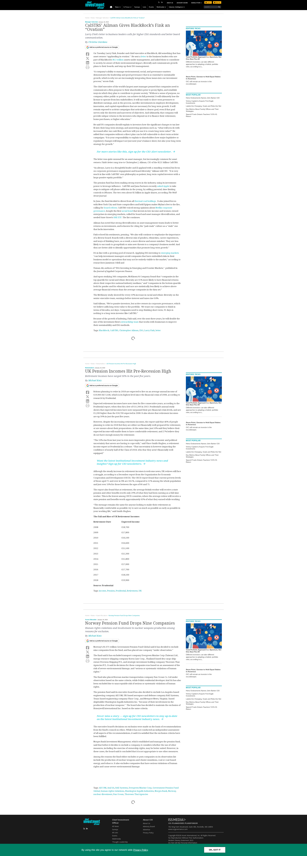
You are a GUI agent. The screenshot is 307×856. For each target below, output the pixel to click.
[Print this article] (87, 67)
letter (143, 56)
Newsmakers (89, 368)
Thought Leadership (120, 842)
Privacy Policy (140, 850)
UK (140, 591)
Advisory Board (182, 2)
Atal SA (110, 788)
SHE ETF (117, 217)
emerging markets (170, 253)
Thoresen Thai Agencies (136, 794)
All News (115, 826)
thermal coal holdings (145, 201)
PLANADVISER (178, 823)
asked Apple (163, 186)
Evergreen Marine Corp (140, 788)
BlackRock (104, 330)
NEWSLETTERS (196, 2)
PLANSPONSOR (191, 823)
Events (151, 7)
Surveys (137, 7)
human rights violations (112, 791)
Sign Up (217, 2)
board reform (110, 208)
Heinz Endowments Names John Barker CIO (203, 98)
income (102, 591)
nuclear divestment (102, 794)
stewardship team (130, 322)
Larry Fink (149, 330)
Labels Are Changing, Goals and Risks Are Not (203, 106)
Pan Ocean (118, 794)
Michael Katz (95, 380)
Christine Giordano (97, 42)
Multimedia (160, 7)
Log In (209, 2)
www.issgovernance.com (178, 829)
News (117, 7)
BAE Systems (121, 788)
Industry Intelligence (176, 7)
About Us (170, 2)
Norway (172, 791)
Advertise (146, 829)
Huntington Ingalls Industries (139, 791)
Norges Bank (161, 791)
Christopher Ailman (129, 330)
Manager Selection (91, 22)
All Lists (115, 832)
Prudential (121, 591)
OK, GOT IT (215, 850)
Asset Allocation (90, 619)
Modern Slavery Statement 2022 (180, 840)
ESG (141, 330)
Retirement (132, 591)
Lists (144, 7)
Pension (111, 591)
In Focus (127, 7)
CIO (169, 823)
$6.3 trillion (118, 60)
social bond (127, 211)
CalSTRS (114, 330)
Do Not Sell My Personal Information (182, 843)
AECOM (102, 788)
